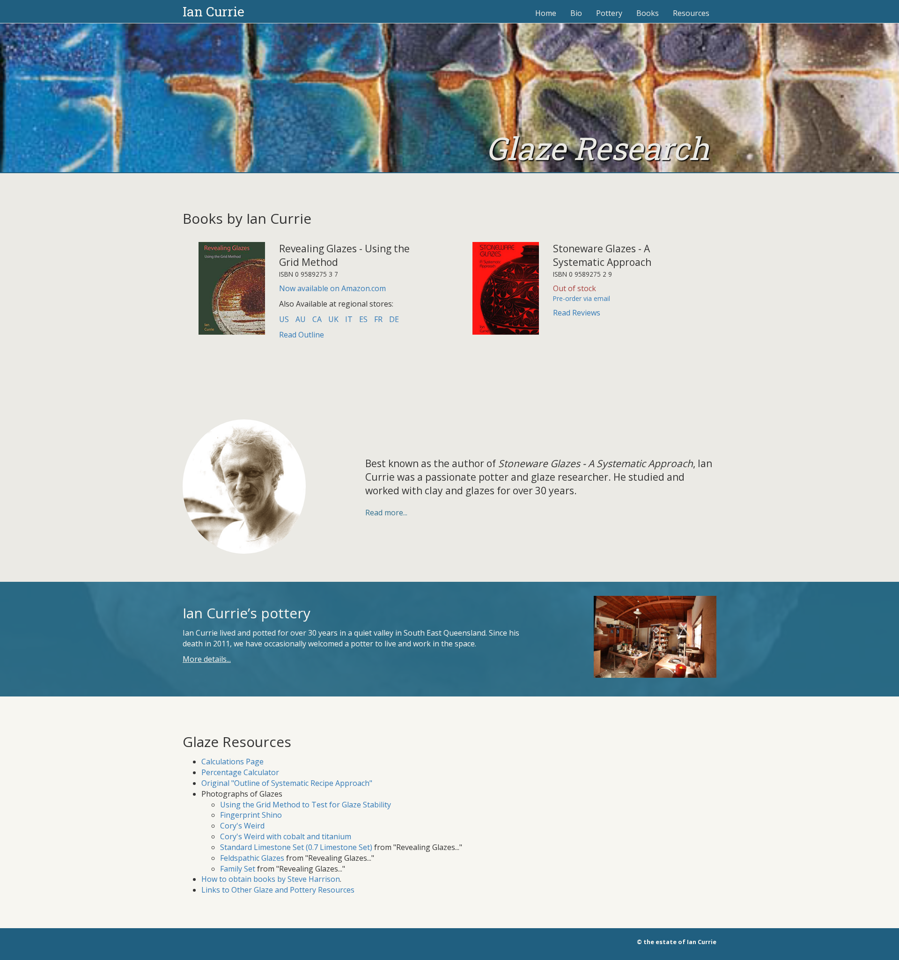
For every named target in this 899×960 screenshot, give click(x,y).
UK (333, 319)
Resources (691, 13)
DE (394, 319)
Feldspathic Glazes (252, 858)
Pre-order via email (581, 298)
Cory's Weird (242, 826)
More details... (207, 659)
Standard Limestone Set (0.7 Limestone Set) (296, 847)
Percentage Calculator (240, 772)
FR (378, 319)
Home (545, 13)
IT (349, 319)
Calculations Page (232, 761)
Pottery (609, 13)
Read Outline (301, 335)
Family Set (237, 869)
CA (317, 319)
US (284, 319)
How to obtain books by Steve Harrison (270, 879)
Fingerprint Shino (251, 815)
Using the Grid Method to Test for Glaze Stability (305, 804)
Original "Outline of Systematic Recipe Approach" (286, 783)
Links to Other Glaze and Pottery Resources (277, 890)
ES (363, 319)
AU (300, 319)
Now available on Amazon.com (332, 288)
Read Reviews (576, 313)
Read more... (386, 512)
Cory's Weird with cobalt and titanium (285, 836)
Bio (576, 13)
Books (647, 13)
